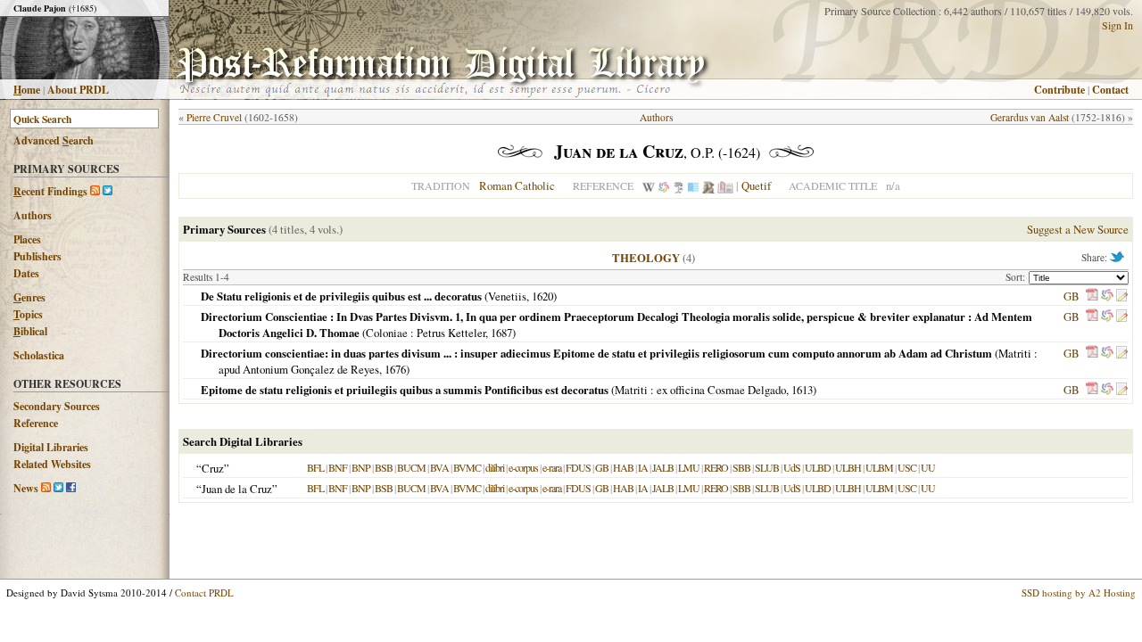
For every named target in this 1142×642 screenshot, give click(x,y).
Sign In (1117, 25)
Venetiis (507, 296)
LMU (688, 467)
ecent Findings (50, 191)
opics (28, 314)
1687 (501, 333)
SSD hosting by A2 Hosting (1079, 592)
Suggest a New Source (1078, 229)
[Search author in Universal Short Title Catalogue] (725, 185)
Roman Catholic (517, 185)
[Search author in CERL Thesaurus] (678, 185)
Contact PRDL (204, 592)
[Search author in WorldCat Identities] (664, 185)
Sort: (1017, 277)
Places (27, 239)
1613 (802, 390)
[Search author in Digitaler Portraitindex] (708, 185)
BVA (439, 467)
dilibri (494, 467)
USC (907, 467)
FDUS (578, 467)
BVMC (467, 467)
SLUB (767, 467)
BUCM (411, 467)
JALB (663, 467)
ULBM (879, 467)
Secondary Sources (56, 406)
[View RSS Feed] (95, 191)
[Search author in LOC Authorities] (693, 185)
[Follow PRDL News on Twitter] (58, 488)
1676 (395, 369)
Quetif (756, 185)
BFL (315, 467)
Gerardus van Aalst (1029, 117)
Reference (35, 423)
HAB (623, 467)
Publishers (37, 256)
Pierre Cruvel (214, 117)
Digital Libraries (50, 447)
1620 (542, 296)
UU (928, 467)
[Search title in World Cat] (1107, 296)
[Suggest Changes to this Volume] (1121, 296)
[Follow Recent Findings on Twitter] (107, 191)
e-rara (551, 467)
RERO (716, 467)
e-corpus (523, 467)
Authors (32, 215)
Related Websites (52, 464)
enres (29, 297)
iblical (30, 331)
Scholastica (38, 355)
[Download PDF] (1092, 296)
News (25, 488)
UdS (791, 467)
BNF (337, 467)
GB (1071, 296)
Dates (26, 273)
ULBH (848, 467)
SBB (741, 467)
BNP (361, 467)
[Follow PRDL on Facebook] (71, 488)
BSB (384, 467)
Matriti (1014, 353)
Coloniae (387, 333)
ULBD (818, 467)
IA (643, 467)
